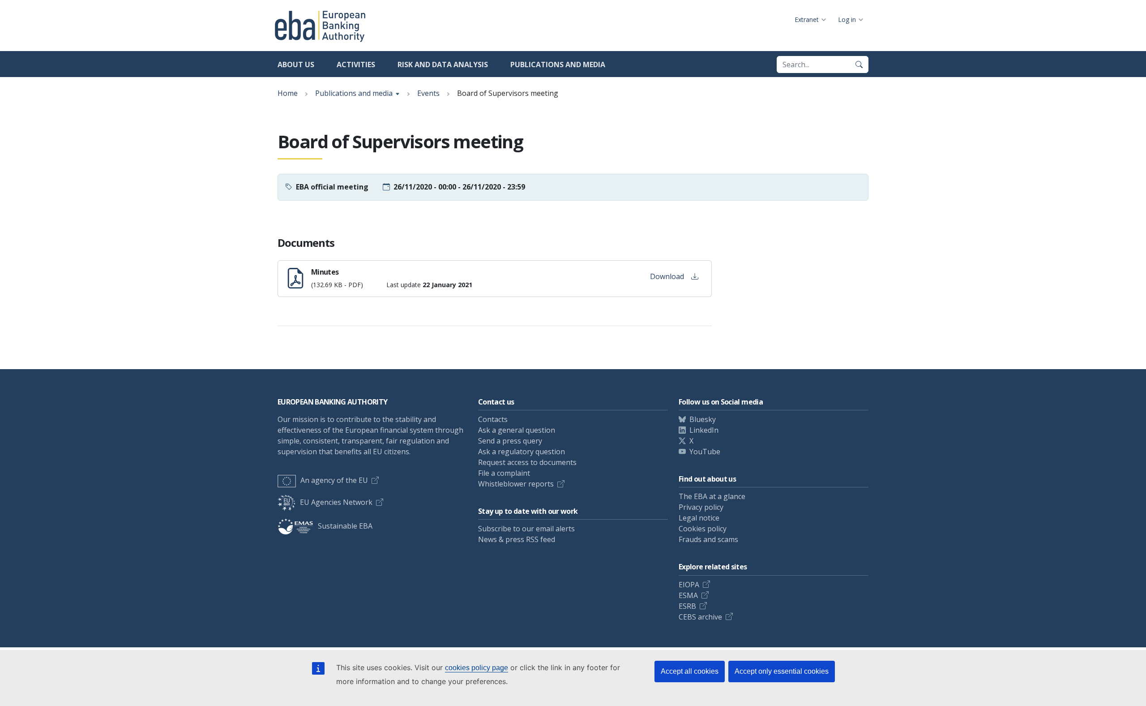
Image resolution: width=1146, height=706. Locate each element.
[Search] (859, 64)
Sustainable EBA (345, 526)
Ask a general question (516, 430)
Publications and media (557, 64)
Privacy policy (701, 507)
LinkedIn (703, 430)
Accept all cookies (689, 671)
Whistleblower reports (516, 484)
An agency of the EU (334, 480)
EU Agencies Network (336, 502)
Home (288, 93)
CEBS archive (700, 617)
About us (296, 64)
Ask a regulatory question (521, 451)
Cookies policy (703, 529)
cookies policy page (476, 668)
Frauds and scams (708, 539)
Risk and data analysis (443, 64)
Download (667, 276)
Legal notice (699, 518)
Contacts (493, 419)
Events (428, 93)
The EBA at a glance (712, 496)
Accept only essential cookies (782, 671)
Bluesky (702, 419)
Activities (356, 64)
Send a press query (510, 441)
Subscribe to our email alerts (526, 529)
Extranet (807, 19)
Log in (847, 19)
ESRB (687, 606)
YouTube (704, 451)
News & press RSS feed (516, 539)
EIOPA (689, 585)
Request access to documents (527, 462)
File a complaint (504, 473)
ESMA (688, 595)
